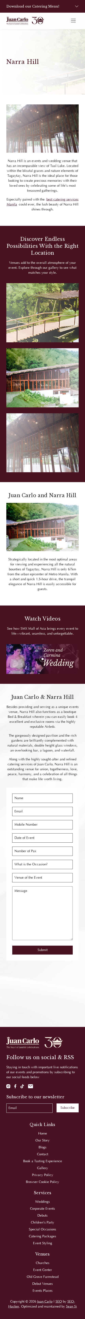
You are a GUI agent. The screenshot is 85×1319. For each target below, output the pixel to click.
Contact (42, 1154)
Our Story (42, 1140)
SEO (59, 1301)
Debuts (42, 1215)
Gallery (42, 1168)
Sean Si (71, 1306)
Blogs (42, 1147)
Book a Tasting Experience (42, 1161)
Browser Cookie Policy (42, 1182)
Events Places (43, 1291)
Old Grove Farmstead (43, 1277)
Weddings (42, 1202)
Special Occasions (42, 1229)
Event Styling (42, 1243)
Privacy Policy (42, 1175)
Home (42, 1133)
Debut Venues (42, 1284)
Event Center (42, 1270)
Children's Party (42, 1222)
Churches (42, 1263)
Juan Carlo (44, 1301)
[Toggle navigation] (73, 20)
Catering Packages (42, 1236)
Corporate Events (42, 1208)
